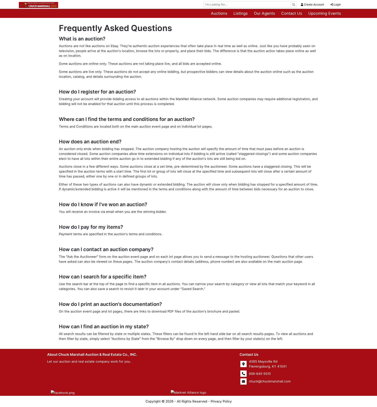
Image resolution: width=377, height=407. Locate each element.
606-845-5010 (260, 374)
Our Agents (264, 13)
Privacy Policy (221, 401)
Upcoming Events (324, 13)
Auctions (219, 13)
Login (337, 4)
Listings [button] (240, 13)
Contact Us (291, 13)
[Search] (294, 4)
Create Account (314, 4)
